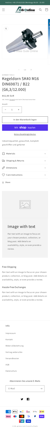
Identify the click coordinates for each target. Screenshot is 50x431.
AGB (7, 364)
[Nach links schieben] (19, 70)
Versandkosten (12, 358)
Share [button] (7, 182)
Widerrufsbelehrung (15, 345)
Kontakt (9, 339)
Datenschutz (11, 371)
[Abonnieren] (41, 388)
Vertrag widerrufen (14, 352)
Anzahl (4, 104)
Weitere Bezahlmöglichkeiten (25, 134)
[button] (3, 10)
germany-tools (21, 426)
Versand (12, 99)
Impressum (11, 333)
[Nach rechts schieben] (31, 70)
